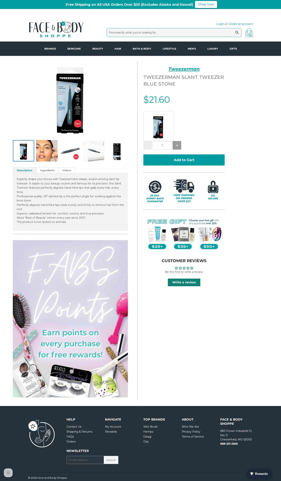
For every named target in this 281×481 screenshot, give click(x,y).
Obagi (147, 436)
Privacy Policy (191, 431)
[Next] (116, 319)
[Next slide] (122, 150)
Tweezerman (184, 69)
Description (24, 170)
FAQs (70, 436)
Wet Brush (150, 426)
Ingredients (47, 170)
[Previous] (24, 319)
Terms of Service (193, 436)
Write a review (184, 282)
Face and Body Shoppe (52, 477)
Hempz (148, 431)
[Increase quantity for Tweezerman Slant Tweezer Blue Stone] (177, 145)
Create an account (240, 24)
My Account (113, 426)
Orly (146, 441)
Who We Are (190, 426)
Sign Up (111, 460)
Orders (71, 441)
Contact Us (74, 426)
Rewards (111, 431)
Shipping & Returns (79, 431)
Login (220, 24)
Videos (67, 170)
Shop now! (206, 4)
